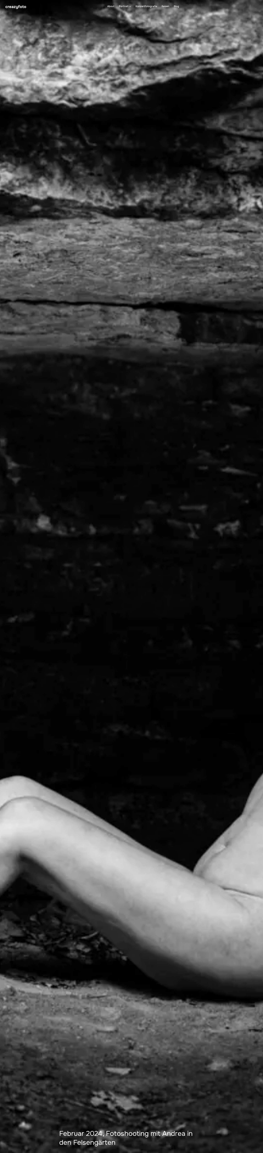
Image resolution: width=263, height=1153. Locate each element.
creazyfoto (15, 6)
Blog (176, 6)
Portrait (123, 6)
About (110, 6)
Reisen (165, 6)
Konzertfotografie (146, 6)
